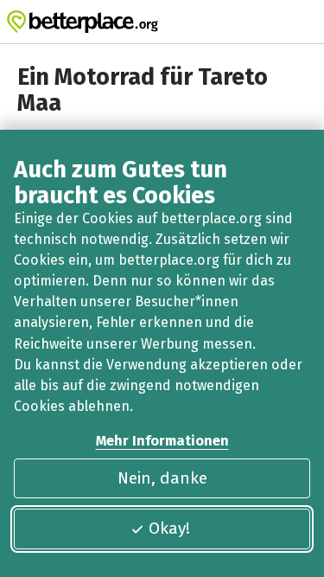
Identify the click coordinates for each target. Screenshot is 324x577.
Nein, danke (162, 478)
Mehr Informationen (162, 441)
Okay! (169, 528)
